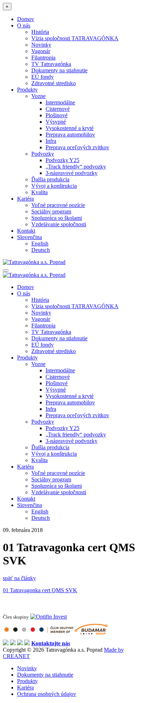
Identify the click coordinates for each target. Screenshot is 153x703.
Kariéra (25, 199)
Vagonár (40, 51)
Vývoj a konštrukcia (54, 186)
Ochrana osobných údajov (46, 694)
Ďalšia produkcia (50, 179)
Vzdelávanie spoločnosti (58, 224)
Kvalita (39, 192)
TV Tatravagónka (51, 64)
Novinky (41, 45)
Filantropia (43, 58)
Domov (25, 19)
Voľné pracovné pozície (58, 205)
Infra (51, 141)
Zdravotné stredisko (53, 83)
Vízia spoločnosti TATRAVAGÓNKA (74, 38)
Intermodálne (60, 102)
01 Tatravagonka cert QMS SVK (40, 590)
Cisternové (58, 109)
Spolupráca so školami (56, 218)
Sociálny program (51, 211)
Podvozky (42, 154)
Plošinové (57, 115)
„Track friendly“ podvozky (76, 167)
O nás (23, 25)
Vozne (38, 96)
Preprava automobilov (70, 134)
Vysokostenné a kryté (70, 128)
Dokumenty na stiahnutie (59, 70)
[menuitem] (29, 237)
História (40, 32)
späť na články (19, 578)
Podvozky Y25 (62, 160)
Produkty (27, 90)
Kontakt (26, 231)
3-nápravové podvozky (71, 173)
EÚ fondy (42, 77)
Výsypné (56, 122)
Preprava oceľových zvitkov (77, 147)
